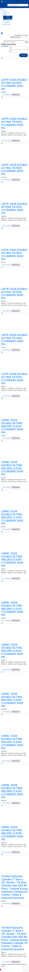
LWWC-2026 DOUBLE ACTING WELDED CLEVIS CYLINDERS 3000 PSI (12, 426)
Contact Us (6, 22)
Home (5, 11)
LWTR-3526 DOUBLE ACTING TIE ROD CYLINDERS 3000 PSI (14, 254)
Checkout (9, 18)
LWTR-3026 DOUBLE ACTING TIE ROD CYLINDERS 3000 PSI (14, 169)
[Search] (26, 42)
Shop (4, 15)
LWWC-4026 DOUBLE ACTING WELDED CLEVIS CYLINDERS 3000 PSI (12, 791)
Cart (7, 16)
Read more (15, 94)
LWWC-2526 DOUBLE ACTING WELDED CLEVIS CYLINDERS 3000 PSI (12, 517)
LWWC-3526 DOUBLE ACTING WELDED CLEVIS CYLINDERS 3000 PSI (12, 700)
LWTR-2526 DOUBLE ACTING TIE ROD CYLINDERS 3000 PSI (14, 84)
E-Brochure (6, 20)
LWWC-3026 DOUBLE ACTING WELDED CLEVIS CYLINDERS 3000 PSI (12, 608)
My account (6, 24)
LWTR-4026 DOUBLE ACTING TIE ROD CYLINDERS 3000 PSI (14, 339)
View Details (6, 94)
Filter (23, 55)
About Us (6, 13)
